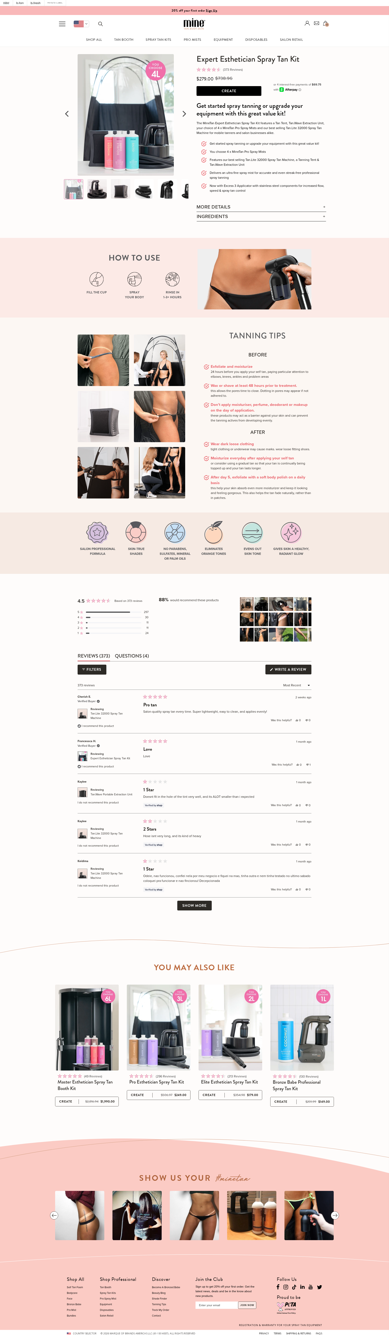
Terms (277, 1333)
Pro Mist (71, 1310)
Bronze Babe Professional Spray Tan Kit (297, 1085)
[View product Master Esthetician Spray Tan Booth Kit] (87, 1028)
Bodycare (72, 1293)
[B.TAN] (20, 3)
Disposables (256, 39)
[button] (81, 24)
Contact (156, 1316)
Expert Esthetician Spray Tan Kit (110, 758)
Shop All (94, 39)
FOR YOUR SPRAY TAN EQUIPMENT (280, 1325)
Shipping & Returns (298, 1333)
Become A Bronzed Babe (166, 1287)
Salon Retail (291, 39)
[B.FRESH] (35, 3)
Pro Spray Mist (108, 1299)
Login (307, 23)
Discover (161, 1279)
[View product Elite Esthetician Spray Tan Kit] (230, 1028)
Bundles (71, 1316)
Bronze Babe (74, 1304)
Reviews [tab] (94, 656)
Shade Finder (159, 1299)
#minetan (233, 1179)
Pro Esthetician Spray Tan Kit (156, 1082)
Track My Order (160, 1310)
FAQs (319, 1333)
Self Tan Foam (75, 1287)
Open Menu (62, 24)
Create (229, 91)
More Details (214, 207)
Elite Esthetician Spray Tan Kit (229, 1082)
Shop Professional (118, 1279)
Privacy (264, 1333)
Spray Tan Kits (158, 39)
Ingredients (212, 216)
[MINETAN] (6, 3)
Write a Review (292, 670)
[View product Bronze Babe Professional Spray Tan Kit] (302, 1028)
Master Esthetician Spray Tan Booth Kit (85, 1085)
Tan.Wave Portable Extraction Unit (111, 794)
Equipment (223, 39)
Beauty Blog (159, 1293)
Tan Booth (123, 39)
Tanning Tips (159, 1304)
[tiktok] (294, 1286)
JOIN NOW (247, 1305)
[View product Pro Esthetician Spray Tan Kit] (158, 1028)
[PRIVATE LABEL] (55, 3)
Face (69, 1299)
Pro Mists (192, 39)
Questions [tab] (132, 656)
